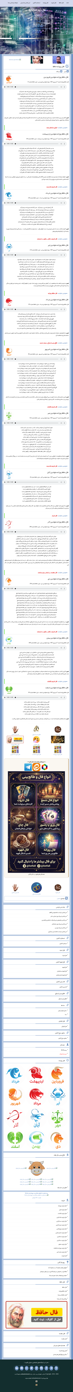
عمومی (58, 898)
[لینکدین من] (17, 1368)
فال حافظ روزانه (63, 1291)
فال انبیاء (64, 955)
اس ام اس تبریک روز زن (61, 927)
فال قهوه (64, 967)
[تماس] (36, 1368)
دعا (66, 1014)
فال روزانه (45, 2)
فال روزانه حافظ (37, 10)
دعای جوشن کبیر (62, 1010)
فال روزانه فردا (63, 1350)
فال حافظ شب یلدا (62, 1295)
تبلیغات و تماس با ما (13, 2)
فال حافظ (61, 2)
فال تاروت (53, 2)
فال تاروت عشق (63, 1244)
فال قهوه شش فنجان (61, 975)
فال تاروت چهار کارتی (61, 1225)
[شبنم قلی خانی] (15, 60)
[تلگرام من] (51, 1368)
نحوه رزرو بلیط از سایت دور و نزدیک (58, 1275)
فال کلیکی (64, 1026)
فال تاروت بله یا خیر (62, 1251)
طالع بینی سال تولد (62, 1187)
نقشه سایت (28, 1378)
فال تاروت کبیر (63, 1209)
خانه (67, 2)
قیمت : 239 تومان (36, 1195)
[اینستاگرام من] (41, 1368)
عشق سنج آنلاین (62, 1038)
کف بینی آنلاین (63, 986)
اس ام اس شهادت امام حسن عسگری (57, 931)
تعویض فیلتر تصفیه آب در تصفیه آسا (57, 1267)
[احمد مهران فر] (59, 60)
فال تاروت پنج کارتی (62, 1228)
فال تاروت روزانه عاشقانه (60, 1248)
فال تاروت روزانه (62, 1205)
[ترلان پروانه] (37, 60)
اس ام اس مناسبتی (25, 2)
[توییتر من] (31, 1368)
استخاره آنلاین (36, 2)
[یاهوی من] (56, 1368)
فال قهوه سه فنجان (62, 971)
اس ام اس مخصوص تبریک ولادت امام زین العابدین (54, 920)
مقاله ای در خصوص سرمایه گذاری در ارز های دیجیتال (53, 1271)
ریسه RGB (64, 1050)
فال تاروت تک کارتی (62, 1217)
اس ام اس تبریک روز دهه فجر (59, 923)
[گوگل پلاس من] (27, 1368)
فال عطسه (64, 1338)
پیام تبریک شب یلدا (62, 1298)
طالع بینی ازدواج (63, 998)
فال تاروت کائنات (62, 1213)
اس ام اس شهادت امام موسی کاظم (58, 912)
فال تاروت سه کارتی (61, 1221)
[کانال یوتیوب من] (22, 1368)
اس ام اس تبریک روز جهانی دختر (58, 916)
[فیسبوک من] (46, 1368)
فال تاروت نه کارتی (62, 1236)
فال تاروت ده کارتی (62, 1240)
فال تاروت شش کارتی (61, 1232)
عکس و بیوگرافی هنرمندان (60, 1354)
